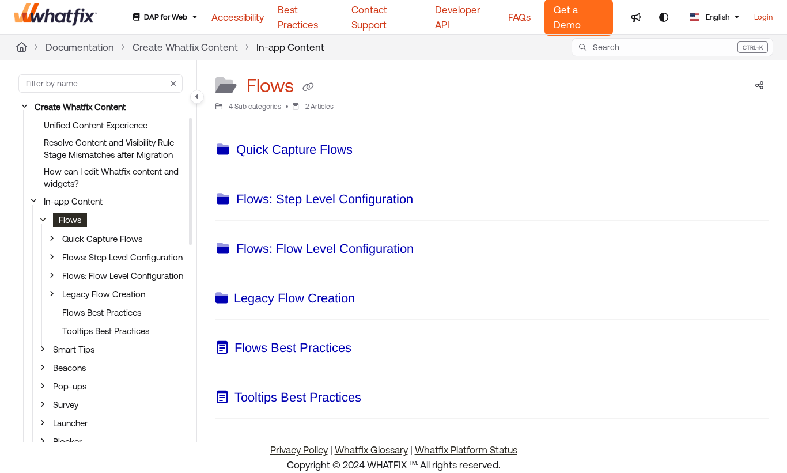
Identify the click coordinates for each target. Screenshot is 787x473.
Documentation (80, 47)
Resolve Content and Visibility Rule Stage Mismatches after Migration (109, 149)
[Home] (55, 17)
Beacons (69, 368)
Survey (65, 405)
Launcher (70, 423)
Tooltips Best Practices (105, 331)
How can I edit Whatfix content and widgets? (111, 177)
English (716, 17)
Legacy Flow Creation (103, 294)
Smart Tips (73, 349)
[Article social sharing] (759, 86)
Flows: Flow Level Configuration (122, 276)
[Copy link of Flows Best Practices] (370, 349)
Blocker (67, 441)
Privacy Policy (299, 450)
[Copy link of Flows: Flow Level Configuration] (432, 250)
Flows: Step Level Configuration (122, 257)
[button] (672, 47)
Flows (70, 220)
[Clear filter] (173, 83)
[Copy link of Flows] (308, 87)
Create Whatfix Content (185, 47)
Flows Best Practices (101, 312)
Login (763, 17)
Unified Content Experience (95, 125)
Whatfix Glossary (371, 450)
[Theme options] (663, 17)
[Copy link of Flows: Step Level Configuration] (431, 201)
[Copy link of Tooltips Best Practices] (379, 399)
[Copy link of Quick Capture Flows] (371, 151)
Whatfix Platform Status (466, 450)
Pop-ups (69, 386)
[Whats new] (636, 17)
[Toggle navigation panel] (197, 97)
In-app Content (290, 47)
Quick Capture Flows (102, 239)
